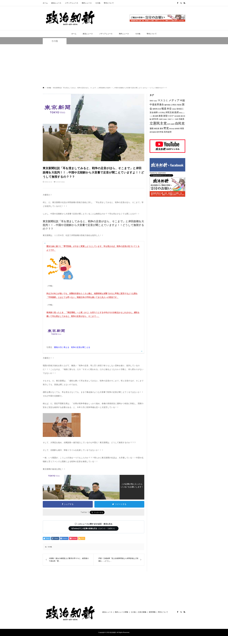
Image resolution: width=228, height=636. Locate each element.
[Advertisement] (114, 65)
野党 (166, 128)
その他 (97, 3)
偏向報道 (167, 105)
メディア (174, 100)
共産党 (178, 105)
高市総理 (167, 132)
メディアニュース (71, 3)
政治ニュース (56, 3)
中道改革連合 (157, 104)
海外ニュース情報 (121, 612)
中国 (182, 100)
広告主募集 (142, 612)
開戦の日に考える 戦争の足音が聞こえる (72, 347)
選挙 (161, 128)
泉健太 (165, 119)
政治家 (155, 116)
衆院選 (156, 129)
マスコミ (163, 100)
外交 (169, 108)
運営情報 (152, 612)
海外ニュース (87, 3)
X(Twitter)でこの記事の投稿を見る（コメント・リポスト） (93, 528)
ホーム (45, 3)
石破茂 (181, 119)
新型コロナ (168, 116)
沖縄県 (161, 119)
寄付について (109, 3)
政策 (161, 116)
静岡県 (177, 129)
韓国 (182, 128)
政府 (176, 112)
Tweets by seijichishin (158, 173)
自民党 (180, 123)
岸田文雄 (169, 112)
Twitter (155, 101)
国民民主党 (157, 109)
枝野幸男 (155, 119)
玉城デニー (171, 119)
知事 (176, 119)
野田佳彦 (172, 128)
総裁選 (173, 124)
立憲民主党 (158, 123)
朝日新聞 (177, 116)
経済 (168, 124)
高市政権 (153, 132)
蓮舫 (152, 128)
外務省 (174, 109)
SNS (151, 101)
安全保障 (154, 112)
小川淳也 (161, 112)
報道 (163, 108)
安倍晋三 (180, 109)
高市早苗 (159, 132)
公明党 (173, 105)
